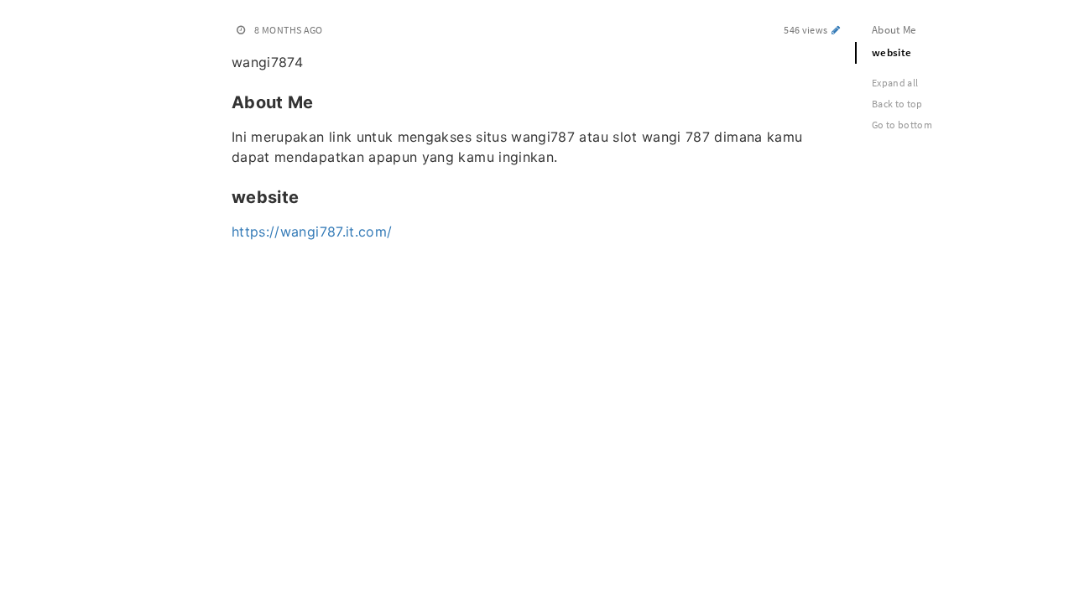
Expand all (895, 82)
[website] (223, 195)
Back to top (897, 103)
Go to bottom (902, 124)
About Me (894, 30)
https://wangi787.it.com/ (312, 231)
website (891, 52)
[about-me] (223, 100)
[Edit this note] (836, 29)
